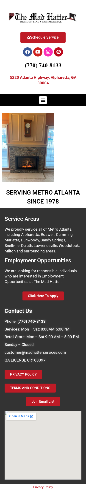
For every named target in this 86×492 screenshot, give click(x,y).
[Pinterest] (58, 52)
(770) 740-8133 (43, 65)
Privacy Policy (43, 487)
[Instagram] (48, 52)
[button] (43, 100)
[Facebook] (27, 52)
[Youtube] (37, 52)
